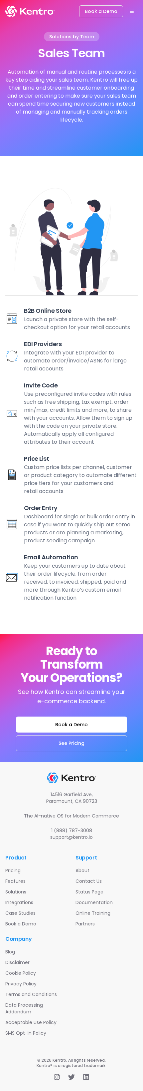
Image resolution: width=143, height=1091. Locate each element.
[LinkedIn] (86, 1077)
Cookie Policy (20, 973)
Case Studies (20, 913)
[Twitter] (71, 1077)
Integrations (19, 902)
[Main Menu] (132, 11)
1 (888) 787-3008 (71, 830)
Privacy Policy (21, 983)
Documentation (94, 902)
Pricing (13, 870)
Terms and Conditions (31, 994)
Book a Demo (101, 11)
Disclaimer (17, 962)
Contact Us (88, 881)
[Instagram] (57, 1077)
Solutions (15, 891)
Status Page (89, 891)
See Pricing (71, 743)
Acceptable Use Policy (31, 1022)
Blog (10, 951)
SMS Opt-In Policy (25, 1033)
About (82, 870)
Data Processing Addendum (24, 1008)
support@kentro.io (71, 837)
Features (15, 881)
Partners (85, 923)
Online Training (92, 913)
